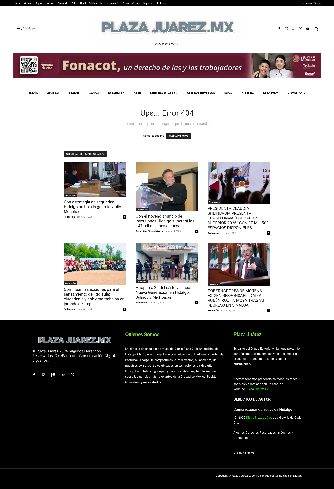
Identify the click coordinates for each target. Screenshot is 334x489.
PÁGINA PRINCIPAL (178, 136)
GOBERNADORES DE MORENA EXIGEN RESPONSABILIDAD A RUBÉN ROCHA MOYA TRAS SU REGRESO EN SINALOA (236, 298)
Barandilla (142, 281)
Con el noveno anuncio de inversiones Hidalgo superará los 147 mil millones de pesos (165, 221)
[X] (300, 28)
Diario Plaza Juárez (259, 417)
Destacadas (70, 195)
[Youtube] (308, 28)
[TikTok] (293, 28)
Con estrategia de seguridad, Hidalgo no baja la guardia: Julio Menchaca (92, 207)
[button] (316, 28)
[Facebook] (279, 28)
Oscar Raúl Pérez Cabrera (149, 231)
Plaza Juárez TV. (257, 389)
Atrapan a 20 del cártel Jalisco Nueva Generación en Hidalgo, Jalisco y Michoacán (163, 292)
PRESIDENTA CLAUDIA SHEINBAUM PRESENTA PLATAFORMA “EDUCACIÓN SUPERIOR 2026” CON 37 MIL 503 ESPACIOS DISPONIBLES (238, 218)
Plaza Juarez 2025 (243, 475)
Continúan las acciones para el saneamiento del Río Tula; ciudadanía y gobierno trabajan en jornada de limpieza (94, 296)
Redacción (69, 216)
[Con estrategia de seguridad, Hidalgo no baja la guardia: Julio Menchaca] (95, 179)
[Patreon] (53, 375)
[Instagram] (286, 28)
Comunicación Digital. (288, 475)
